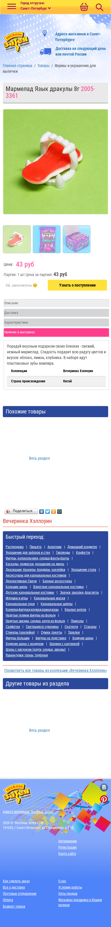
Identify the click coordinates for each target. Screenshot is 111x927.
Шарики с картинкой (64, 644)
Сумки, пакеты (51, 632)
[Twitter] (48, 510)
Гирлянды (63, 553)
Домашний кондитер (82, 547)
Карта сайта (67, 854)
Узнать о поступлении (77, 285)
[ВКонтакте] (42, 510)
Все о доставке (14, 887)
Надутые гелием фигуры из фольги (31, 615)
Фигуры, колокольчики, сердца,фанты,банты (37, 558)
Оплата (8, 900)
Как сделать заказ (16, 881)
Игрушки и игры (17, 598)
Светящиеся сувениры (42, 627)
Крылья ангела (75, 610)
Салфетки (13, 627)
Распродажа (15, 547)
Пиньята (36, 547)
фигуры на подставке (51, 638)
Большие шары (16, 587)
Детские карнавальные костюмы (30, 593)
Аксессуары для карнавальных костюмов (36, 575)
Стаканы (90, 627)
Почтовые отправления (19, 894)
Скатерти (71, 627)
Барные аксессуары (57, 581)
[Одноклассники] (54, 510)
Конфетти (83, 553)
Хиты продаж (67, 894)
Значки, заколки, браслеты (79, 593)
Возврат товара (14, 906)
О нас (62, 881)
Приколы (77, 621)
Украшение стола (83, 570)
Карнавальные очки (20, 604)
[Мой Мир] (60, 510)
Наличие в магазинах (19, 332)
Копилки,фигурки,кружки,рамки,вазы (32, 610)
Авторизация (67, 841)
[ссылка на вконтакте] (104, 787)
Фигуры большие (18, 638)
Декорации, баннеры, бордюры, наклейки (35, 570)
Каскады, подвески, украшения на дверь (35, 564)
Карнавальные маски (49, 598)
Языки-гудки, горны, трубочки (27, 655)
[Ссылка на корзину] (84, 7)
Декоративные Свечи (21, 581)
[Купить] (21, 285)
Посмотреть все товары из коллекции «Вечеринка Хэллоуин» (55, 670)
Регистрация (67, 847)
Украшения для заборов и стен (28, 553)
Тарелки (74, 632)
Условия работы (70, 887)
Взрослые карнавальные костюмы (58, 587)
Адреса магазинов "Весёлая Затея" (28, 812)
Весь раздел (39, 458)
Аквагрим (54, 547)
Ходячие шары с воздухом (25, 644)
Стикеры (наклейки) (20, 632)
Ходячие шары (82, 638)
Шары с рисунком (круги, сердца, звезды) (36, 650)
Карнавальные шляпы (57, 604)
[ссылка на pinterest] (104, 799)
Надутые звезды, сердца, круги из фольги (35, 621)
